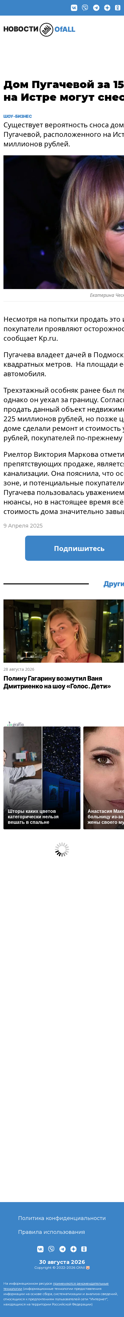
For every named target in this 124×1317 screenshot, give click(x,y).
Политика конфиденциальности (62, 1218)
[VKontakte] (74, 8)
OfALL (39, 29)
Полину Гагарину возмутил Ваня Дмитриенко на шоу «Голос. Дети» (57, 682)
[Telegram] (96, 8)
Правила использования (51, 1232)
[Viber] (85, 8)
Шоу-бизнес (18, 50)
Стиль (79, 47)
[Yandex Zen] (107, 8)
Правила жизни (49, 50)
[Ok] (118, 8)
